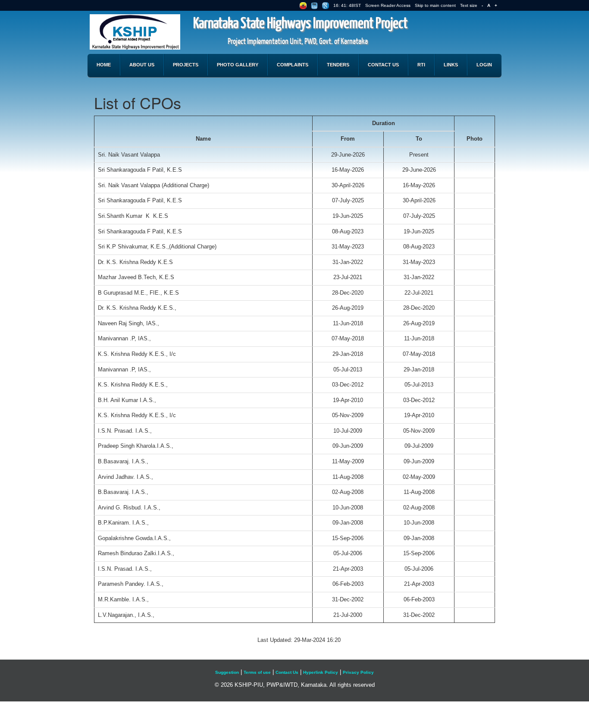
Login (484, 64)
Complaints (292, 64)
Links (451, 64)
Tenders (338, 64)
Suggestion (227, 672)
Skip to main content (435, 5)
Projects (185, 64)
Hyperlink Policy (320, 672)
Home (104, 64)
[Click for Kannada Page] (303, 5)
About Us (141, 64)
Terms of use (257, 672)
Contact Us (383, 64)
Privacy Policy (358, 672)
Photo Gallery (237, 64)
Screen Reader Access (387, 5)
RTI (421, 64)
